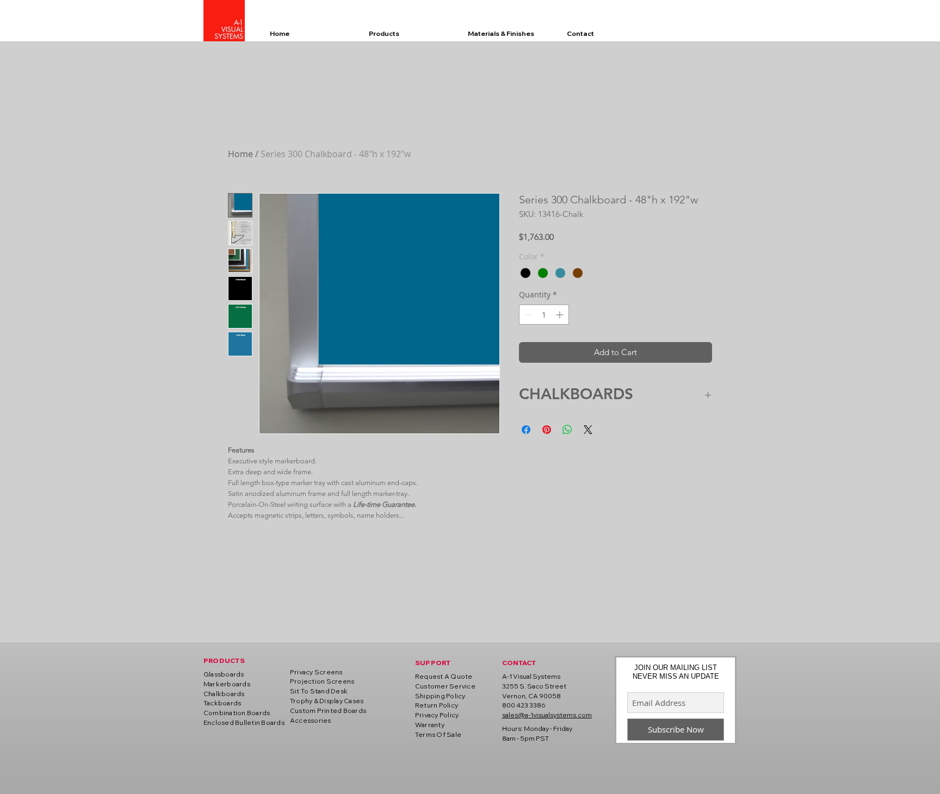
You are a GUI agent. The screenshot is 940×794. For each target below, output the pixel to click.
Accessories (310, 720)
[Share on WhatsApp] (567, 429)
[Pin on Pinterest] (546, 429)
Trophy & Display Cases (326, 701)
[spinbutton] (544, 314)
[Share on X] (588, 429)
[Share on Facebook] (526, 429)
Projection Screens (322, 681)
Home (240, 154)
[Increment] (560, 314)
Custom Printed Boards (328, 710)
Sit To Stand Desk (319, 691)
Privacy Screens (316, 672)
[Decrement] (527, 314)
